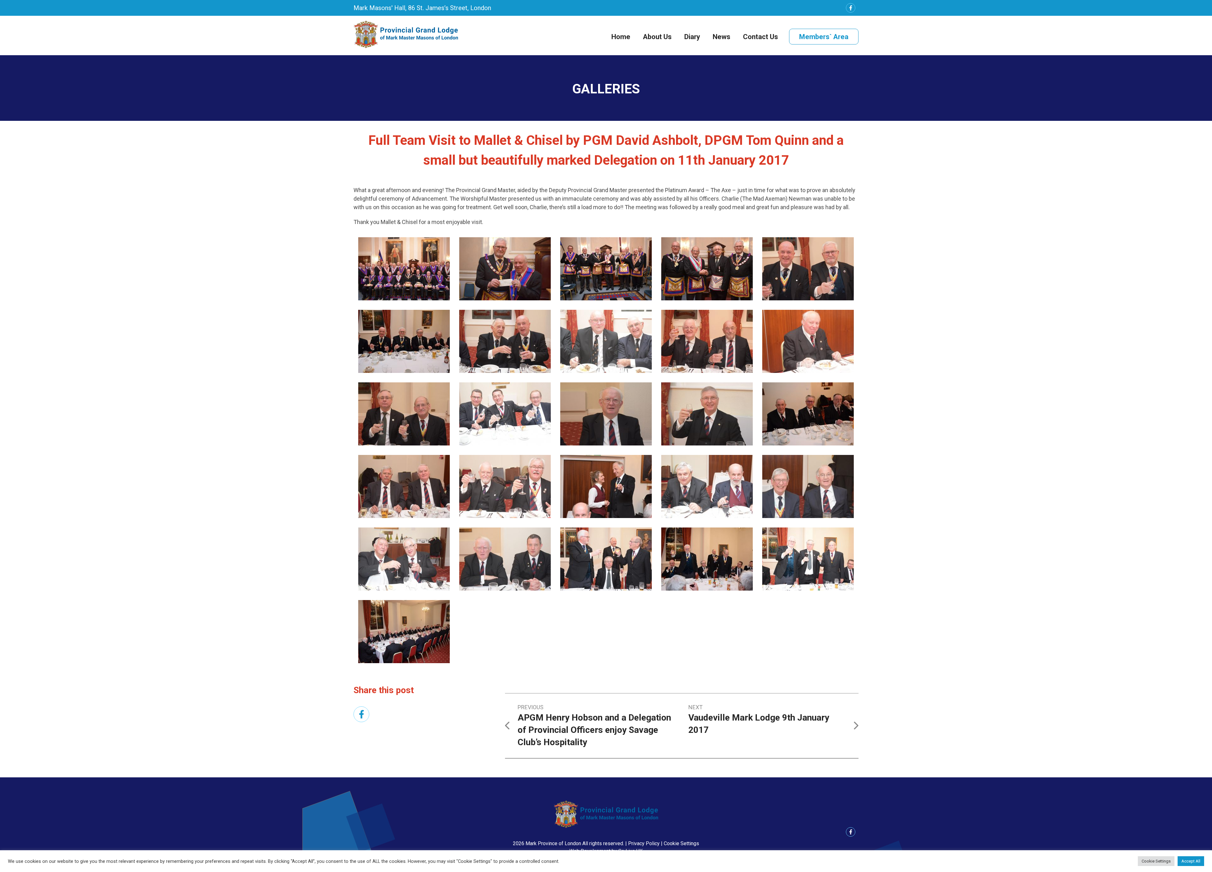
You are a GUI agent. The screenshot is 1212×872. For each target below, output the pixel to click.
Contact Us (760, 37)
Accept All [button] (1190, 861)
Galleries (606, 89)
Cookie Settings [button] (681, 843)
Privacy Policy (644, 843)
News (721, 37)
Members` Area (823, 37)
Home (620, 37)
